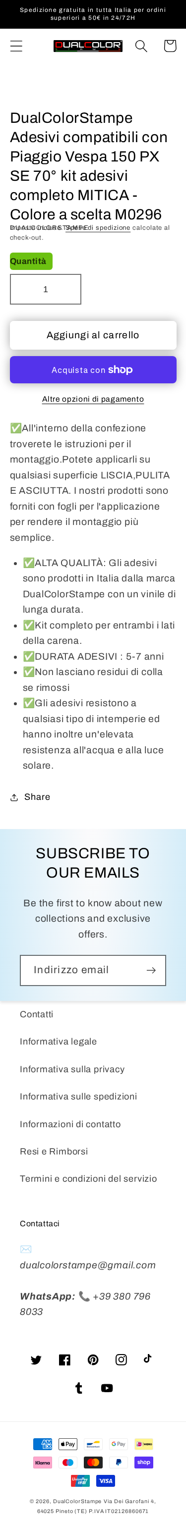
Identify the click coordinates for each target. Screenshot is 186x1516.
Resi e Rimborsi (54, 1151)
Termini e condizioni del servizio (88, 1179)
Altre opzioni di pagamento (93, 399)
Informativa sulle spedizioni (78, 1096)
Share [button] (37, 797)
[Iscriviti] (151, 970)
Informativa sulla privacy (72, 1069)
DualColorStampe (77, 1501)
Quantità (28, 261)
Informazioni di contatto (70, 1124)
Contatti (37, 1014)
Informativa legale (58, 1041)
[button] (16, 46)
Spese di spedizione (97, 227)
